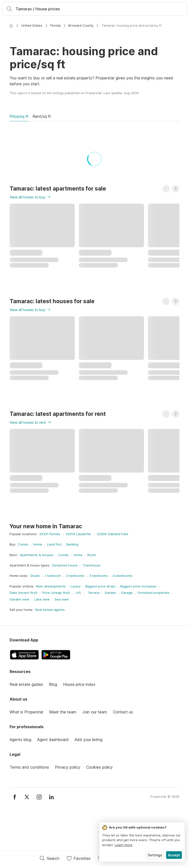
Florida (55, 25)
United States (31, 25)
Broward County (81, 25)
